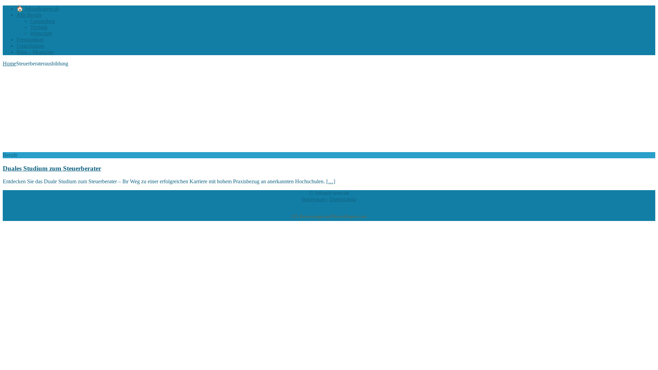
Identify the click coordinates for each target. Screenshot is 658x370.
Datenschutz (342, 199)
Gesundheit (42, 21)
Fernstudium (30, 39)
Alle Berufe (29, 15)
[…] (330, 181)
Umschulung (30, 46)
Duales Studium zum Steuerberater (52, 168)
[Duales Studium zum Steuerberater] (58, 149)
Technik (39, 27)
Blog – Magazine (35, 52)
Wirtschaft (41, 33)
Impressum (314, 199)
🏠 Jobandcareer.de (37, 9)
